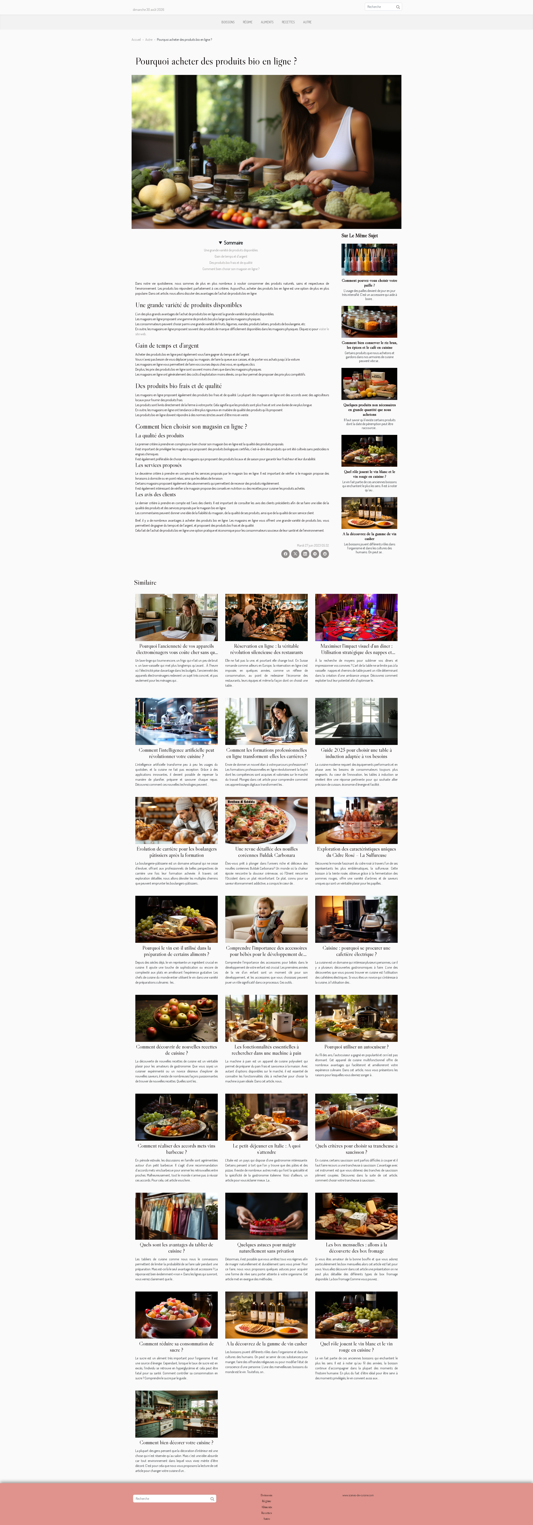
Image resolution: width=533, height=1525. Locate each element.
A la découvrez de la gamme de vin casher (369, 536)
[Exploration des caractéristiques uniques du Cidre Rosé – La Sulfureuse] (356, 820)
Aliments (267, 22)
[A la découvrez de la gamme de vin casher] (369, 513)
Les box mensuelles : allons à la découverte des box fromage (356, 1247)
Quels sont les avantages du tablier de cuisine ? (176, 1247)
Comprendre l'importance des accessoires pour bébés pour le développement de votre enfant (266, 954)
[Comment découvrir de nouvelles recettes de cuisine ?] (176, 1018)
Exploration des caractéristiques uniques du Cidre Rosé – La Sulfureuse (356, 852)
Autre (307, 22)
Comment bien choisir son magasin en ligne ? (231, 269)
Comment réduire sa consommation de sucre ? (176, 1346)
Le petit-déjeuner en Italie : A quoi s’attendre (266, 1149)
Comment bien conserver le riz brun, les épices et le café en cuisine (369, 345)
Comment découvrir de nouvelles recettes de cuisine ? (176, 1050)
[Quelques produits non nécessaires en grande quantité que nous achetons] (369, 384)
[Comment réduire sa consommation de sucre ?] (176, 1315)
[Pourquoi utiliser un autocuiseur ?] (356, 1018)
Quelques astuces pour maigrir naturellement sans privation (266, 1247)
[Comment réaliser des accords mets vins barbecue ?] (176, 1117)
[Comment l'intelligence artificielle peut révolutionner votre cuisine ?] (176, 721)
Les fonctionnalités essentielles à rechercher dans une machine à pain (266, 1050)
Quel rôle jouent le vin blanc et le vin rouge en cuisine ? (369, 474)
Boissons (228, 22)
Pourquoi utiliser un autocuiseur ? (356, 1047)
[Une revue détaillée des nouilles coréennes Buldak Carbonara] (266, 820)
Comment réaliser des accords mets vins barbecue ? (176, 1149)
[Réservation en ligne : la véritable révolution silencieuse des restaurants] (266, 617)
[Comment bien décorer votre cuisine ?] (176, 1414)
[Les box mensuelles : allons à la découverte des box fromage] (356, 1216)
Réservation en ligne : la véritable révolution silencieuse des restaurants (266, 649)
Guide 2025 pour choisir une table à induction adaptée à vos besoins (356, 753)
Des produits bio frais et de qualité (230, 263)
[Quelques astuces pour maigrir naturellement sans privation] (266, 1216)
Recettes (288, 22)
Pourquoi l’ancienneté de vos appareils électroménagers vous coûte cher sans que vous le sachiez (176, 652)
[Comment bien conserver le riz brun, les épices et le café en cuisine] (369, 322)
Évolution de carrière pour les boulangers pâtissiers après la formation (177, 852)
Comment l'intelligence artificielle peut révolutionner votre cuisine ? (176, 753)
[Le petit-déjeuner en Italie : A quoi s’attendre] (266, 1117)
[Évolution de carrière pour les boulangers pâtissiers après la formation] (176, 820)
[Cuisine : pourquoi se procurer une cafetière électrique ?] (356, 919)
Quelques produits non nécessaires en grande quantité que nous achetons (370, 409)
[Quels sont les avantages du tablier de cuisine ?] (176, 1216)
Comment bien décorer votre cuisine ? (176, 1442)
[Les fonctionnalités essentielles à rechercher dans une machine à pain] (266, 1018)
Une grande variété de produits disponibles (231, 250)
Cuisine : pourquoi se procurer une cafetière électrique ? (356, 951)
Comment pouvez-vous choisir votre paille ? (369, 283)
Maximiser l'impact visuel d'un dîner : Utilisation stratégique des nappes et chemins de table (356, 652)
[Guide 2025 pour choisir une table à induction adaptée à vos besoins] (356, 721)
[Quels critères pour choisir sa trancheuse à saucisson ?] (356, 1117)
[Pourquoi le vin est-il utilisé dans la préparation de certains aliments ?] (176, 919)
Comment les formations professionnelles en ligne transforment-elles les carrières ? (266, 753)
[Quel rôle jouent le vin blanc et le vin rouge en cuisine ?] (369, 451)
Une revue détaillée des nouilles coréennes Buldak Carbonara (266, 852)
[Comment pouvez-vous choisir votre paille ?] (369, 259)
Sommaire (233, 242)
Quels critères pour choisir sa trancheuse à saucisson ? (356, 1149)
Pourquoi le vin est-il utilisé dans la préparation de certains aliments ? (176, 951)
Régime (248, 22)
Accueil (136, 39)
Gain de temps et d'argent (231, 256)
